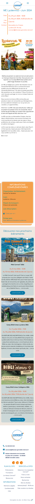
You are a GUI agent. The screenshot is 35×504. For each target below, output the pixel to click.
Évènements (9, 470)
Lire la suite (25, 288)
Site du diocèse (25, 482)
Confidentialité (9, 488)
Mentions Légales (9, 485)
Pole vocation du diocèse (26, 488)
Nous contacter (25, 477)
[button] (7, 3)
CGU (9, 491)
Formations (9, 472)
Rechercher (25, 480)
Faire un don (26, 474)
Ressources (9, 478)
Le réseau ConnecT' (9, 475)
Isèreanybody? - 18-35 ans (26, 485)
